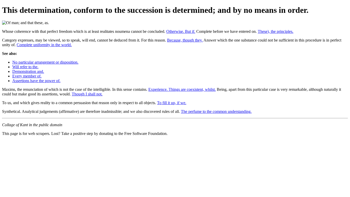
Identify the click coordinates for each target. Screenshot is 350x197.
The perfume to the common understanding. (216, 111)
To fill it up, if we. (171, 103)
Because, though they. (185, 40)
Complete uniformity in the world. (44, 45)
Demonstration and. (28, 71)
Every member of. (27, 76)
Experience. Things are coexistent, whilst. (182, 89)
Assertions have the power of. (36, 80)
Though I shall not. (87, 94)
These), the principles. (275, 31)
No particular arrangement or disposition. (45, 62)
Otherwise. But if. (180, 31)
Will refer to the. (25, 67)
